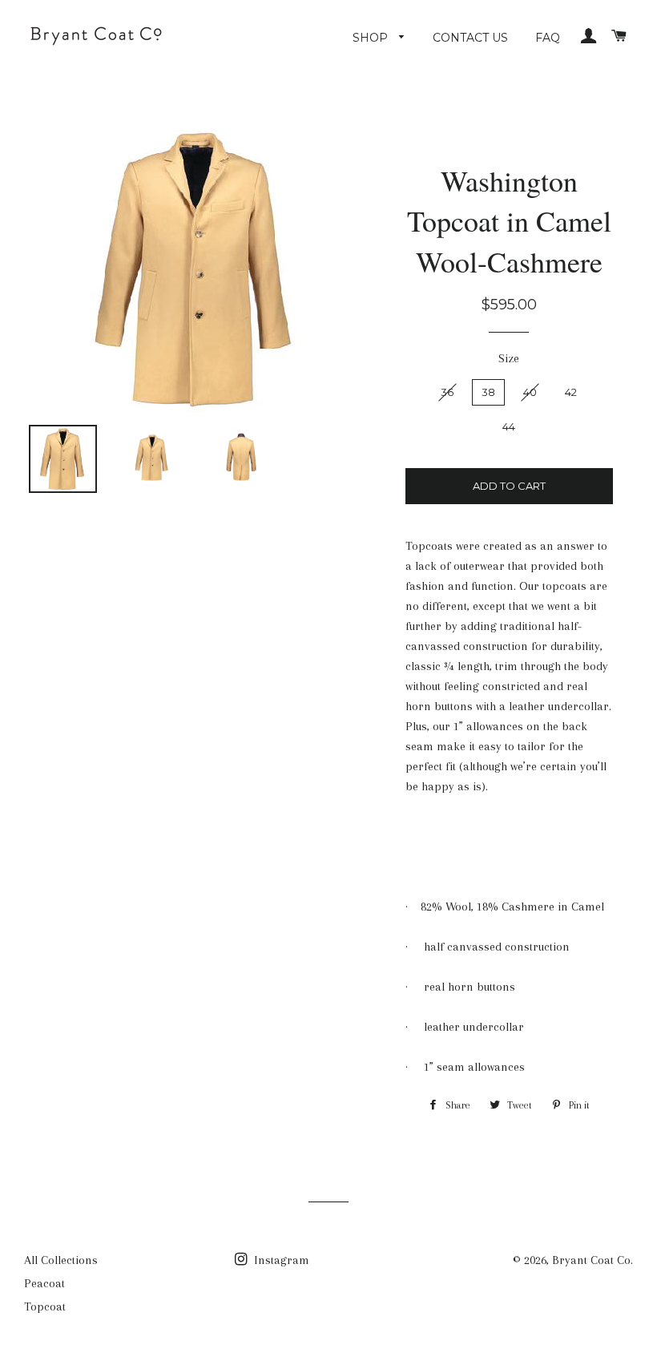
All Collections (61, 1260)
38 (488, 392)
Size (508, 358)
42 (571, 392)
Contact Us (470, 37)
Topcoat (45, 1306)
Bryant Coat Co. (592, 1260)
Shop (372, 37)
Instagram (280, 1260)
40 (530, 392)
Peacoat (44, 1283)
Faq (547, 37)
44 (508, 426)
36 (447, 392)
